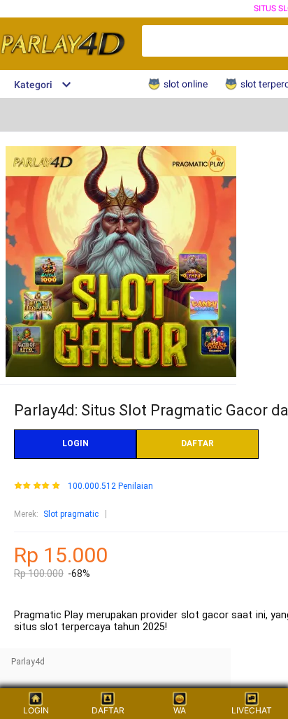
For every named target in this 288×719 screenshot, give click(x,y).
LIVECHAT (251, 710)
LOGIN (75, 443)
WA (179, 710)
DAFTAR (197, 443)
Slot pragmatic (71, 514)
